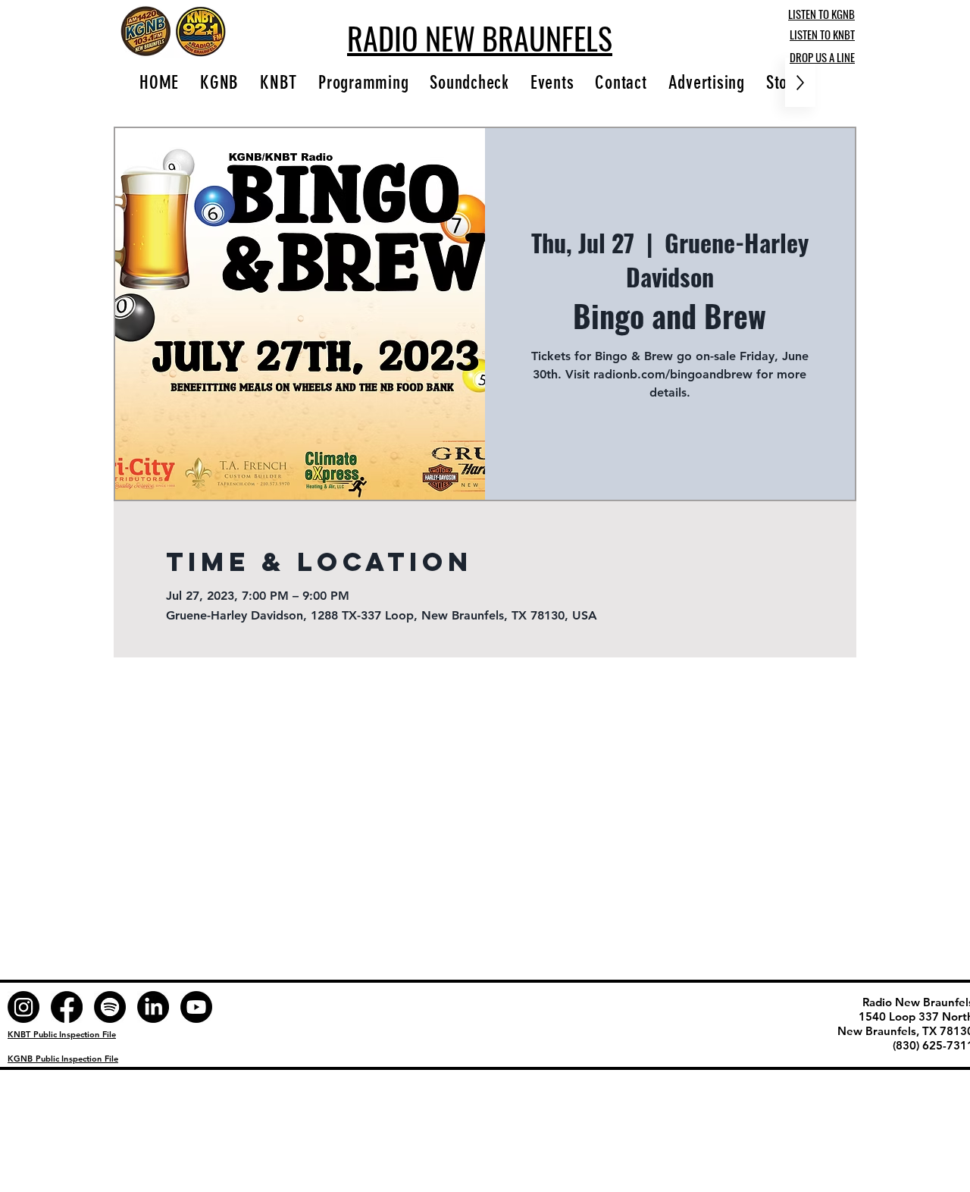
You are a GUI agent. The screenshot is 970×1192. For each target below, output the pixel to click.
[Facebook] (67, 1007)
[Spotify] (110, 1007)
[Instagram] (23, 1007)
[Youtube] (196, 1007)
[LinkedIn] (153, 1007)
